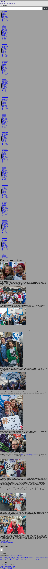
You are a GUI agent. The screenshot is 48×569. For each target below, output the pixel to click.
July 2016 (4, 139)
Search (1, 6)
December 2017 (5, 121)
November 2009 (5, 224)
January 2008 (4, 247)
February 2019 (5, 106)
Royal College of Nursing (23, 559)
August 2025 (4, 23)
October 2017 (4, 123)
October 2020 (4, 85)
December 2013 (5, 172)
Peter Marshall (11, 557)
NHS (11, 558)
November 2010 (5, 211)
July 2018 (4, 114)
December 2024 (5, 32)
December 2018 (5, 108)
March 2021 (4, 80)
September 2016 (5, 137)
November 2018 (5, 109)
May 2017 (4, 128)
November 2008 (5, 237)
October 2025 (4, 21)
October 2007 (4, 250)
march (4, 558)
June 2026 (4, 13)
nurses (31, 558)
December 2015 (5, 146)
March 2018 (4, 118)
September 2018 (5, 111)
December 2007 (5, 248)
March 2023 (4, 54)
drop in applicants (44, 557)
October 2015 (4, 149)
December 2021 (5, 70)
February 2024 (5, 43)
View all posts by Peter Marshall (16, 555)
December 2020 (5, 83)
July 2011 (4, 203)
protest (15, 559)
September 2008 (5, 239)
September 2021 (5, 73)
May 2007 (4, 256)
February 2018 (5, 119)
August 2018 (4, 112)
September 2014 (5, 162)
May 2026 (4, 14)
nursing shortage (42, 558)
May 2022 (4, 65)
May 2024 (4, 39)
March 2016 (4, 143)
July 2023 (4, 50)
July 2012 (4, 190)
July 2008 (4, 241)
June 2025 (4, 26)
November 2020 (5, 84)
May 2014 (4, 167)
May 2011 (4, 205)
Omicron (1, 559)
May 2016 (4, 141)
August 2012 (4, 189)
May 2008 (4, 243)
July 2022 (4, 63)
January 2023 (4, 56)
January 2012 (4, 196)
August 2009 (4, 227)
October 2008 (4, 238)
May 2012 (4, 192)
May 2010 (4, 217)
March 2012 (4, 194)
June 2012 (4, 191)
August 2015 (4, 151)
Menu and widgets (3, 5)
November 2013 (5, 173)
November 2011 (5, 198)
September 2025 (5, 22)
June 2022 (4, 64)
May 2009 (4, 230)
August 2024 (4, 36)
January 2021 (4, 82)
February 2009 (5, 233)
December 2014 (5, 159)
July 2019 (4, 101)
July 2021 (4, 75)
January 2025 (4, 31)
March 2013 (4, 181)
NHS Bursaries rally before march (6, 542)
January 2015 (4, 158)
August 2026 (4, 11)
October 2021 (4, 72)
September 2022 (5, 61)
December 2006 (5, 257)
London (1, 558)
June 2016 (4, 140)
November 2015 (5, 147)
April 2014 (4, 168)
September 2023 (5, 48)
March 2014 (4, 169)
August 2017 (4, 125)
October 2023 (4, 47)
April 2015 (4, 155)
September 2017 (5, 124)
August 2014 (4, 163)
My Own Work (16, 557)
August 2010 (4, 214)
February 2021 (5, 81)
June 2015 (4, 153)
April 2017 (4, 129)
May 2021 (4, 78)
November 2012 (5, 186)
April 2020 (4, 91)
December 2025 (5, 19)
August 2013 (4, 176)
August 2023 (4, 49)
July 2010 (4, 215)
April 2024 (4, 40)
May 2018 (4, 116)
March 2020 (4, 92)
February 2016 (5, 144)
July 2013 (4, 177)
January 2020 (4, 94)
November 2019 (5, 97)
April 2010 (4, 219)
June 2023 (4, 51)
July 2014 (4, 164)
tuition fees (38, 559)
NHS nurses (15, 558)
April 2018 (4, 117)
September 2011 (5, 200)
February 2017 (5, 132)
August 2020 (4, 87)
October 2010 (4, 212)
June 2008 (4, 242)
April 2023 (4, 53)
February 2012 (5, 195)
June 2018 (4, 115)
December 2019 (5, 96)
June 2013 (4, 178)
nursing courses (36, 558)
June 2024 (4, 38)
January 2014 (4, 171)
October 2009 (4, 225)
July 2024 (4, 37)
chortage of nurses (34, 557)
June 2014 (4, 166)
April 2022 (4, 66)
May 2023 (4, 52)
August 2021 (4, 74)
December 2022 (5, 57)
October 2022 (4, 59)
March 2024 (4, 41)
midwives (8, 558)
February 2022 (5, 68)
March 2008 (4, 245)
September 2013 (5, 175)
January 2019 (4, 107)
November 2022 (5, 58)
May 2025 (4, 27)
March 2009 (4, 232)
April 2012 (4, 193)
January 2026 (4, 18)
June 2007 (4, 255)
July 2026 (4, 12)
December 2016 (5, 134)
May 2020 (4, 90)
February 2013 (5, 182)
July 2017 (4, 126)
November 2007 (5, 249)
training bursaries (32, 559)
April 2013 (4, 180)
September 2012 (5, 188)
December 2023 (5, 45)
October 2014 (4, 161)
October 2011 (4, 199)
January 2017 (4, 133)
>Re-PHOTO (2, 1)
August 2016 (4, 138)
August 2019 (4, 100)
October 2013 (4, 174)
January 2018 (4, 120)
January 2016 (4, 145)
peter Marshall (10, 559)
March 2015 (4, 156)
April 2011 (4, 206)
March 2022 (4, 67)
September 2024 (5, 35)
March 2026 (4, 16)
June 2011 (4, 204)
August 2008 (4, 240)
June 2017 (4, 127)
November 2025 (5, 20)
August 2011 (4, 202)
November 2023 (5, 46)
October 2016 (4, 136)
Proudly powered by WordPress (6, 568)
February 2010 (5, 221)
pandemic (5, 559)
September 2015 (5, 150)
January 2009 (4, 234)
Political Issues (22, 557)
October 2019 (4, 98)
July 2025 (4, 25)
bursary (29, 557)
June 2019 (4, 102)
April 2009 (4, 231)
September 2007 (5, 251)
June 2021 (4, 76)
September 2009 (5, 226)
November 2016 (5, 135)
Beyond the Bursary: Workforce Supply (28, 454)
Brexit (26, 557)
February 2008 (5, 246)
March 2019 (4, 105)
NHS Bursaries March (4, 541)
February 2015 (5, 157)
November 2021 (5, 71)
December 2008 (5, 235)
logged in (6, 564)
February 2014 (5, 170)
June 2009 (4, 229)
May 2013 (4, 179)
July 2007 (4, 253)
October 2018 (4, 110)
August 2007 (4, 252)
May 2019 (4, 103)
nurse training (27, 558)
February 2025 (5, 30)
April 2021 (4, 79)
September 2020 (5, 86)
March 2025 (4, 29)
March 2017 (4, 131)
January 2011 (4, 209)
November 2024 (5, 33)
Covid (39, 557)
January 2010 (4, 222)
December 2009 (5, 223)
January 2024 (4, 44)
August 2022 (4, 62)
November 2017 (5, 122)
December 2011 (5, 197)
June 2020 (4, 89)
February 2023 (5, 55)
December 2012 (5, 185)
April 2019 (4, 104)
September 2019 (5, 99)
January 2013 (4, 184)
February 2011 (5, 208)
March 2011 (4, 207)
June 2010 (4, 216)
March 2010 (4, 220)
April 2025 (4, 28)
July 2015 (4, 152)
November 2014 (5, 160)
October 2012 (4, 187)
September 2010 (5, 213)
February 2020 (5, 93)
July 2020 (4, 88)
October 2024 (4, 34)
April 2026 (4, 15)
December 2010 (5, 210)
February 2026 (5, 17)
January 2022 (4, 69)
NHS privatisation (21, 558)
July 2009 (4, 228)
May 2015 (4, 154)
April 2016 (4, 142)
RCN (17, 559)
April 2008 (4, 244)
